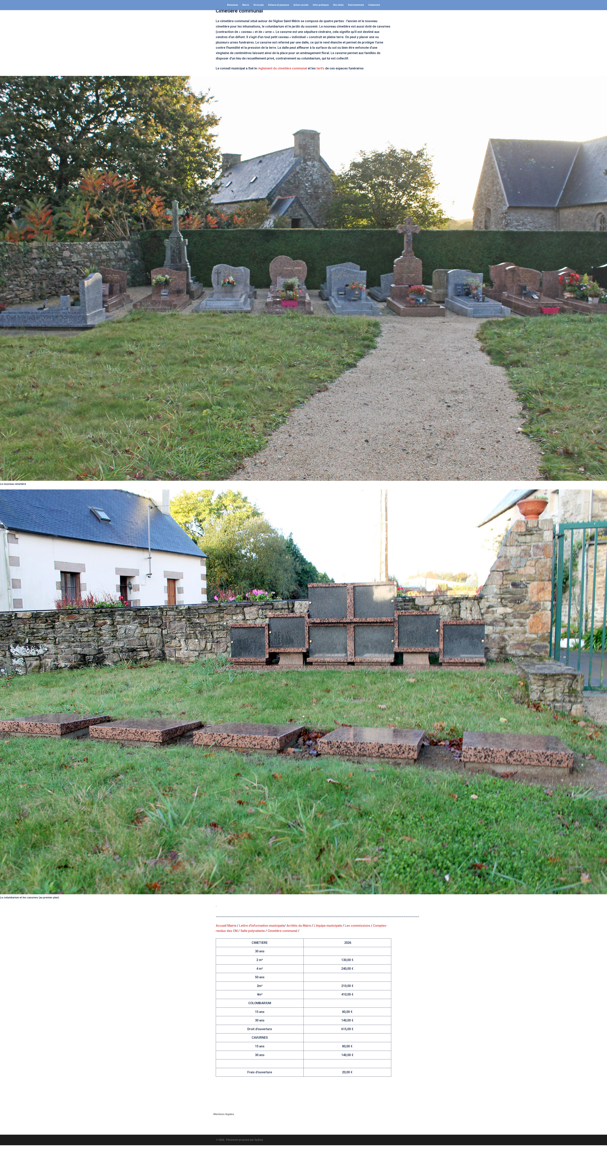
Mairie (245, 5)
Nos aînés (338, 5)
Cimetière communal (282, 931)
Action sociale (300, 5)
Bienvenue (232, 5)
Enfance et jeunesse (278, 5)
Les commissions (357, 925)
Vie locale (258, 5)
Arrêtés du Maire (298, 925)
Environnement (356, 5)
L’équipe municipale (328, 925)
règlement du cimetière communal (282, 68)
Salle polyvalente (252, 931)
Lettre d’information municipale (261, 925)
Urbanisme (374, 5)
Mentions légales (223, 1114)
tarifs (320, 68)
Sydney (258, 1139)
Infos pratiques (321, 5)
